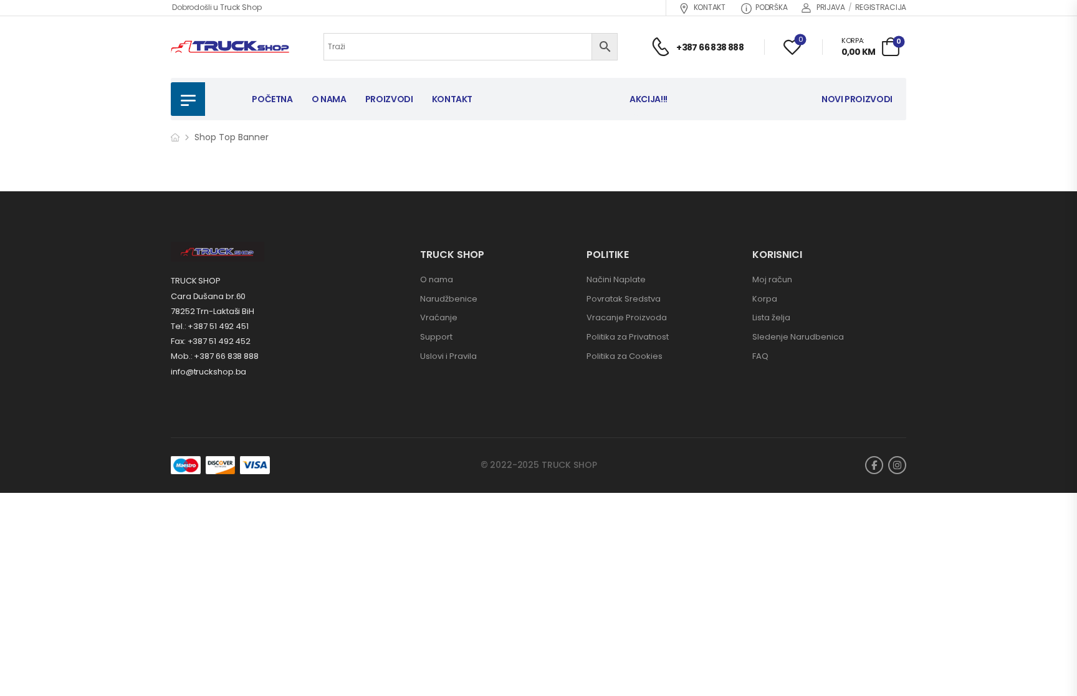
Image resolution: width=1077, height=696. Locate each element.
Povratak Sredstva (623, 299)
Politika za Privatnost (627, 337)
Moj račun (772, 279)
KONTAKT (709, 7)
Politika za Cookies (624, 356)
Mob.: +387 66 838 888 (215, 356)
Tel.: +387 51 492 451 (210, 326)
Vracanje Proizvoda (626, 317)
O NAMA (329, 99)
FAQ (760, 356)
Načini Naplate (616, 279)
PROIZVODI (389, 99)
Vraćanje (438, 317)
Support (436, 337)
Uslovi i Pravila (448, 356)
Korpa (764, 299)
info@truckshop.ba (208, 372)
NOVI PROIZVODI (857, 99)
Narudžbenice (448, 299)
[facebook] (874, 465)
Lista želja (771, 317)
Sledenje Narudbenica (798, 337)
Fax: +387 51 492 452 (211, 341)
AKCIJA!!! (648, 99)
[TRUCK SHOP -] (230, 47)
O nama (436, 279)
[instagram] (897, 465)
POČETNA (272, 99)
